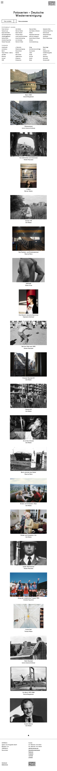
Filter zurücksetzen (23, 21)
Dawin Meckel (19, 32)
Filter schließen (7, 21)
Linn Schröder (19, 40)
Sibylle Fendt (5, 38)
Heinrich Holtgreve (34, 36)
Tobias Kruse (5, 31)
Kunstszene (32, 51)
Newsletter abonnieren (34, 750)
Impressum (4, 763)
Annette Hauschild (6, 40)
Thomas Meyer (19, 34)
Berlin (3, 51)
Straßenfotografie (47, 52)
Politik (30, 58)
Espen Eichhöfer (6, 32)
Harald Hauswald (6, 42)
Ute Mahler (18, 29)
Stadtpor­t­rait (46, 51)
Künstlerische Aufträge (34, 49)
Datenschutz (5, 764)
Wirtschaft (45, 58)
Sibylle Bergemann (6, 34)
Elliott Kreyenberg (47, 38)
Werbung (45, 56)
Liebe (30, 52)
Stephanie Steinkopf (34, 34)
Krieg (30, 47)
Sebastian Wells (47, 29)
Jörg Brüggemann (6, 36)
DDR (3, 60)
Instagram (31, 754)
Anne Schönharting (20, 38)
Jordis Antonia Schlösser (21, 36)
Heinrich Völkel (19, 42)
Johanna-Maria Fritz (48, 31)
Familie (17, 52)
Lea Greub (45, 36)
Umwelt (45, 54)
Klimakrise (18, 58)
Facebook (31, 752)
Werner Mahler (19, 31)
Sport (44, 49)
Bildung (4, 56)
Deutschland (19, 51)
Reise (30, 60)
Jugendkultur (19, 56)
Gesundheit (18, 54)
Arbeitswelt (4, 47)
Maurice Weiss (32, 29)
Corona (3, 58)
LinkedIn (31, 757)
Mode (30, 54)
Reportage (45, 47)
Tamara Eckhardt (47, 34)
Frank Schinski (5, 29)
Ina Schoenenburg (33, 42)
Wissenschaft (46, 60)
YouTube (31, 755)
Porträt (31, 56)
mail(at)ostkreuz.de (33, 748)
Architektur (4, 49)
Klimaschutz (18, 60)
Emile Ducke (46, 32)
